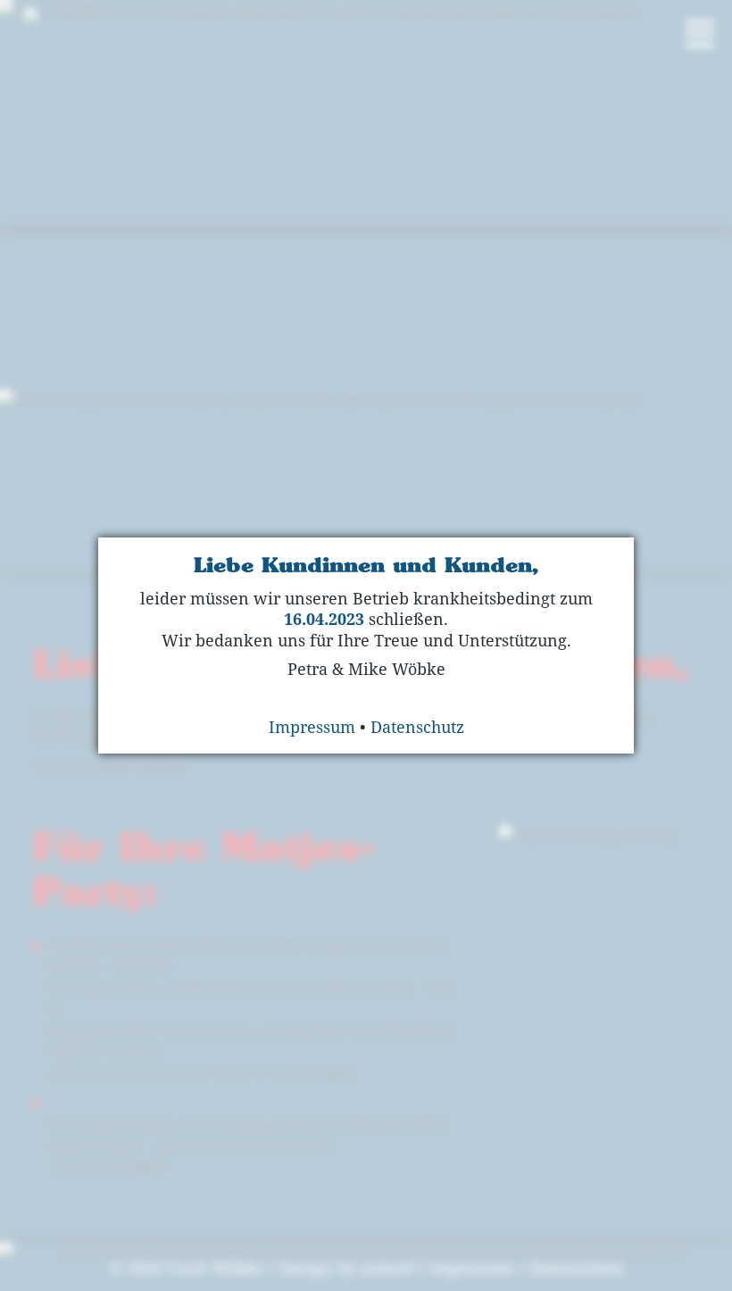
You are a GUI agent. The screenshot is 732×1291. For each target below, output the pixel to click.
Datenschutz (417, 726)
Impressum (312, 726)
